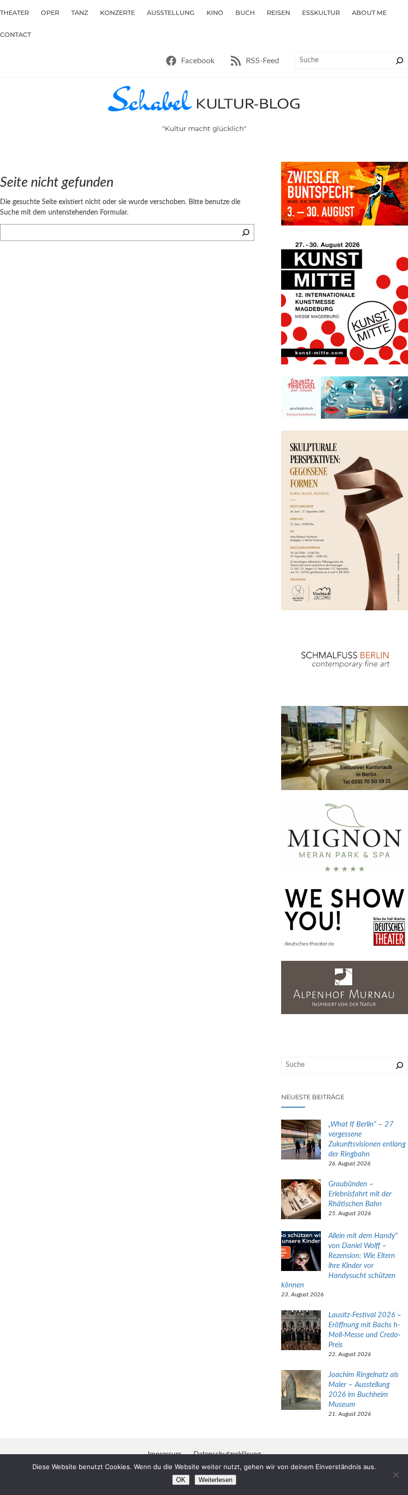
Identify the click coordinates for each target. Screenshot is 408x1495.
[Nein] (396, 1475)
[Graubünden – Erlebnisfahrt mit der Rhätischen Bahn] (301, 1200)
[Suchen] (400, 61)
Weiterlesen (215, 1480)
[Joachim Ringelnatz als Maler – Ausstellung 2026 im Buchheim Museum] (301, 1391)
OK (181, 1480)
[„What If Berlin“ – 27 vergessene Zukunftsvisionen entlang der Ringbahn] (301, 1141)
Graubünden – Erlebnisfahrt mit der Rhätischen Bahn (360, 1194)
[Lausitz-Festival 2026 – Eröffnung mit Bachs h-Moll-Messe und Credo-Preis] (301, 1331)
